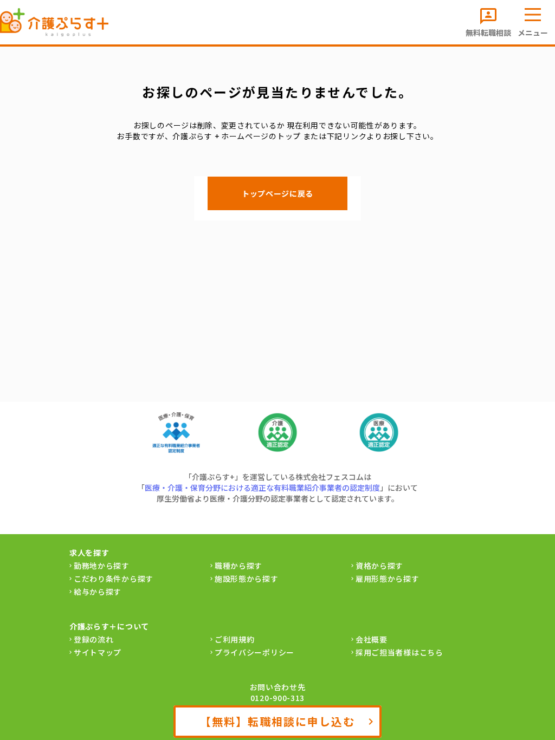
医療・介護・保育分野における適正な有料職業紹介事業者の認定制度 (262, 487)
